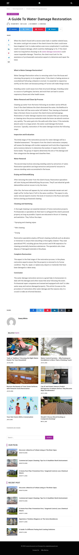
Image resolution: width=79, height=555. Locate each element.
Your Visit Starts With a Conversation (20, 417)
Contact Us (36, 550)
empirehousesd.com (52, 546)
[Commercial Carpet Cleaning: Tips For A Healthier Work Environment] (12, 463)
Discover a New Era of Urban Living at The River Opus (38, 450)
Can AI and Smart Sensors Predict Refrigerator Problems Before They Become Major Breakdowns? (56, 388)
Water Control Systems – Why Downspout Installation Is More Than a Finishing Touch (56, 359)
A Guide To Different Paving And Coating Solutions (37, 529)
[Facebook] (9, 40)
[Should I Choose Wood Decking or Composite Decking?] (56, 405)
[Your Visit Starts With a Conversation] (22, 405)
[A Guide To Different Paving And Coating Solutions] (12, 532)
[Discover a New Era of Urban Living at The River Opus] (12, 452)
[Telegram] (9, 57)
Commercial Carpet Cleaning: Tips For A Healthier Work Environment (43, 460)
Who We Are (44, 550)
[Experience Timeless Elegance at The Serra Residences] (12, 521)
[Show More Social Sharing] (61, 29)
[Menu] (8, 3)
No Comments (33, 23)
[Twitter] (9, 45)
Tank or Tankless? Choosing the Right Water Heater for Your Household (22, 359)
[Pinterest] (9, 53)
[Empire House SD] (39, 3)
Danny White (15, 23)
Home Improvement (13, 14)
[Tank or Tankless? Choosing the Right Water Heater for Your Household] (22, 347)
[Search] (71, 3)
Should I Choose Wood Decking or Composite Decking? (53, 418)
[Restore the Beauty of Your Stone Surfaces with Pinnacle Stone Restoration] (22, 375)
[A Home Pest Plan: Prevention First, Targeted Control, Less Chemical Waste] (12, 473)
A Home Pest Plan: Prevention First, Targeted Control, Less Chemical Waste (43, 472)
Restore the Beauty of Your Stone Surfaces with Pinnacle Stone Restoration (22, 387)
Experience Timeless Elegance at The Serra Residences (38, 519)
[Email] (9, 62)
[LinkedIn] (9, 49)
